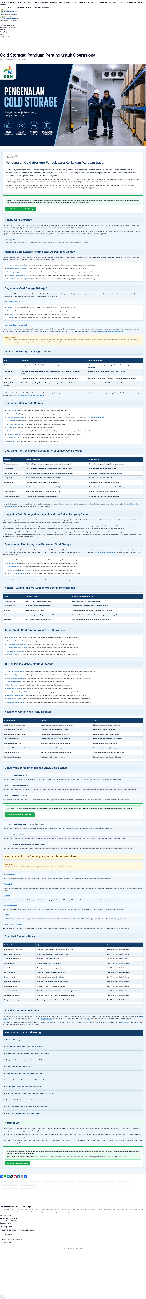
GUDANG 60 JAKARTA (9, 1230)
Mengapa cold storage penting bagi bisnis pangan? (24, 1046)
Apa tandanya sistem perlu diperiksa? (19, 1066)
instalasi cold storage (50, 1183)
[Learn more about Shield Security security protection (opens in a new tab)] (2, 1296)
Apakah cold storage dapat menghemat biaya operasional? (27, 1106)
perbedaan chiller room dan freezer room (31, 395)
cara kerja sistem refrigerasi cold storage (111, 331)
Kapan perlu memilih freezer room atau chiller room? (25, 1080)
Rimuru (2, 59)
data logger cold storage (36, 580)
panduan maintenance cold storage (59, 580)
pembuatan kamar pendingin (86, 1183)
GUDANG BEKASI (7, 1234)
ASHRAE (85, 1016)
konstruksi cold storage (67, 1183)
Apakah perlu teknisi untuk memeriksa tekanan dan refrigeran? (28, 1100)
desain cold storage (19, 1183)
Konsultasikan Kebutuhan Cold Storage (20, 209)
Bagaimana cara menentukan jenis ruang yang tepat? (25, 1073)
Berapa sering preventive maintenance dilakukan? (24, 1086)
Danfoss (123, 1022)
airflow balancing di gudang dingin (105, 552)
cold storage (5, 1183)
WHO (88, 1018)
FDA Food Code (46, 1018)
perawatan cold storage (124, 1183)
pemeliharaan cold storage (105, 1183)
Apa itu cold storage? (13, 1040)
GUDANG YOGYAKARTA (26, 1230)
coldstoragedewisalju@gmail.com (12, 1239)
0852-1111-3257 (6, 1242)
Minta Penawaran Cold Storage (17, 1163)
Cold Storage (22, 59)
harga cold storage (34, 1183)
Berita (15, 59)
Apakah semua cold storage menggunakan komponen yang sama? (30, 1093)
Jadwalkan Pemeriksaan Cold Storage (19, 814)
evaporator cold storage (96, 417)
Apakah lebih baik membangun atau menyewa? (23, 1113)
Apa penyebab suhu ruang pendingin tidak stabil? (24, 1060)
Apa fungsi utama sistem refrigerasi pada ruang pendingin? (27, 1053)
